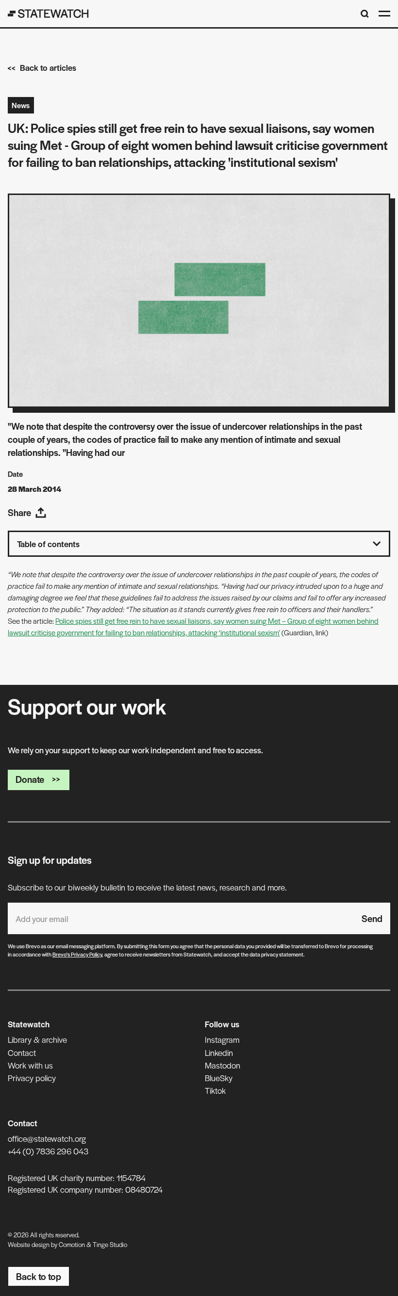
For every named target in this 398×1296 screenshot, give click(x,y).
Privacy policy (32, 1078)
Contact (22, 1052)
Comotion (72, 1244)
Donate (30, 779)
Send (372, 918)
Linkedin (219, 1052)
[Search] (365, 14)
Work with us (30, 1065)
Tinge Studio (110, 1244)
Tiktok (215, 1090)
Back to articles (48, 67)
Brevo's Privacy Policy (77, 954)
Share (19, 512)
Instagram (222, 1039)
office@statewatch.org (47, 1138)
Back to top (38, 1276)
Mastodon (222, 1065)
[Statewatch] (48, 13)
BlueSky (218, 1078)
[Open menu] (384, 13)
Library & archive (37, 1039)
